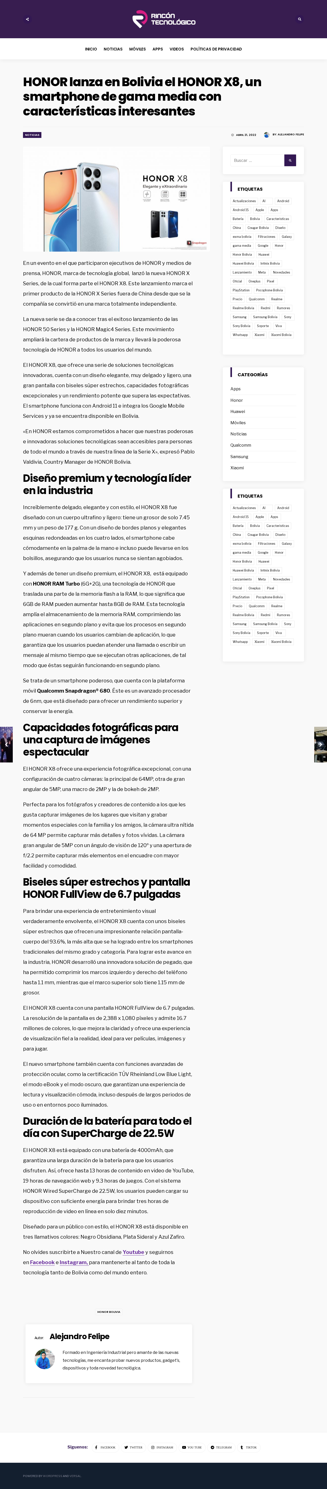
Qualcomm (257, 299)
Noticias (113, 49)
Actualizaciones (244, 201)
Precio (237, 299)
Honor (279, 246)
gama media (242, 246)
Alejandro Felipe (291, 134)
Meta (262, 272)
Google (263, 246)
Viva (278, 326)
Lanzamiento (242, 272)
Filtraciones (266, 237)
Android (283, 201)
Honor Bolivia (108, 1312)
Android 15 (241, 210)
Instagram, (74, 1262)
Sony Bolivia (241, 326)
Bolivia (255, 219)
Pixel (270, 281)
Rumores (283, 308)
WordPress (52, 1476)
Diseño (280, 228)
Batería (238, 219)
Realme (276, 299)
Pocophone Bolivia (269, 290)
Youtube (133, 1252)
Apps (158, 49)
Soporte (263, 326)
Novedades (281, 272)
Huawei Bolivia (243, 263)
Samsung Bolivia (265, 317)
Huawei (264, 254)
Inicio (91, 49)
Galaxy (287, 237)
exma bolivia (242, 237)
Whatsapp (240, 335)
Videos (177, 49)
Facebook (42, 1262)
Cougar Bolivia (258, 228)
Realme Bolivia (243, 308)
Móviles (137, 49)
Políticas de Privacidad (216, 49)
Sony (287, 317)
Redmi (265, 308)
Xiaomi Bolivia (281, 335)
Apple (259, 210)
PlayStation (241, 290)
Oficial (237, 281)
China (237, 228)
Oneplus (254, 281)
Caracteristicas (277, 219)
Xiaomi (259, 335)
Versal (75, 1476)
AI (263, 201)
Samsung (240, 317)
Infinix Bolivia (270, 263)
